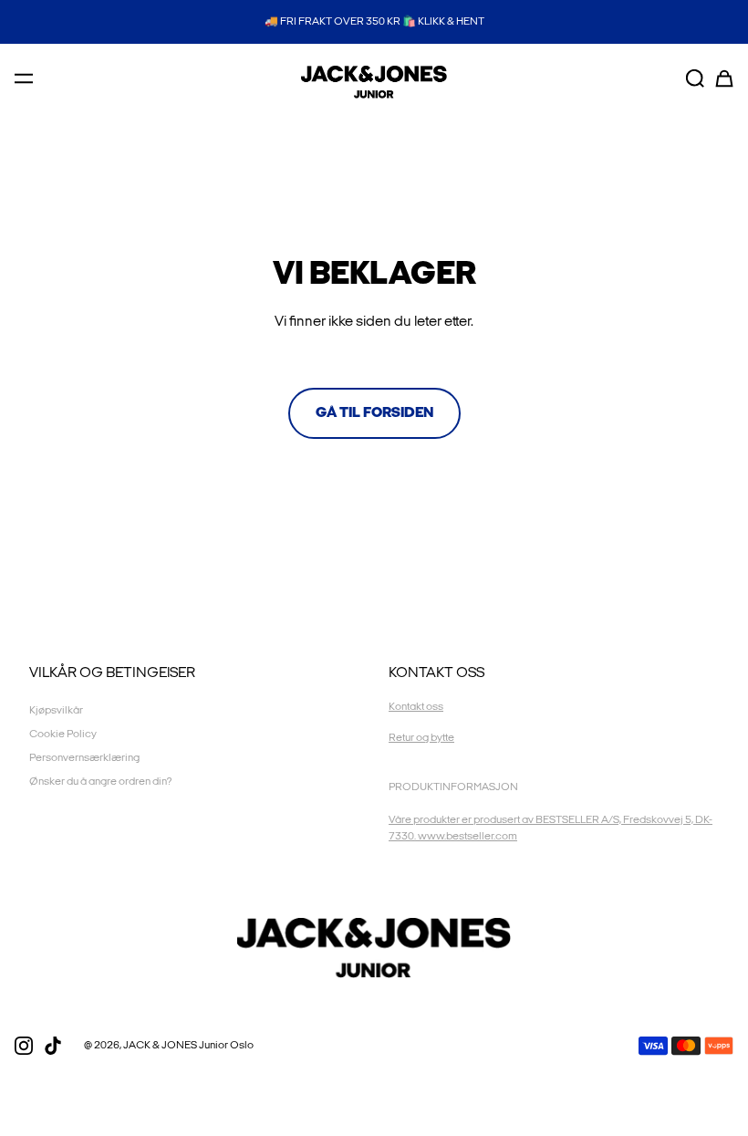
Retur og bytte (421, 738)
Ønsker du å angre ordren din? (100, 781)
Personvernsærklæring (84, 758)
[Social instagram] (24, 1046)
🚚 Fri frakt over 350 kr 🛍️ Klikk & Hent (374, 21)
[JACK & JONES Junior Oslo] (374, 82)
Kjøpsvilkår (56, 710)
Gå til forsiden (374, 413)
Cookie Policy (63, 734)
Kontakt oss (416, 707)
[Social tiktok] (53, 1046)
